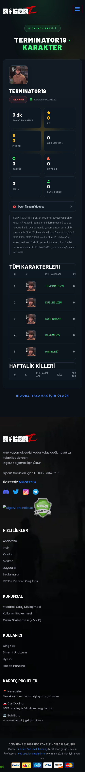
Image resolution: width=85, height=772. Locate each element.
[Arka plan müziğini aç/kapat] (2, 767)
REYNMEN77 (52, 335)
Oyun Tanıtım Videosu (31, 206)
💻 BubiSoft (11, 715)
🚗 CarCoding (13, 703)
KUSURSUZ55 (53, 302)
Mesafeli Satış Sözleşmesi (22, 607)
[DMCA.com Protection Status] (42, 508)
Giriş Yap (9, 646)
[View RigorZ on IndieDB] (18, 508)
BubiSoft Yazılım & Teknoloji (32, 749)
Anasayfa (10, 541)
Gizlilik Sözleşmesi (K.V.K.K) (22, 620)
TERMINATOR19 (54, 286)
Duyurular (9, 568)
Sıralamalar (11, 574)
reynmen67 (52, 351)
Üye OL (8, 659)
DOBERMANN (53, 318)
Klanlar (8, 554)
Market (8, 561)
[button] (77, 9)
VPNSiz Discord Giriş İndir (20, 581)
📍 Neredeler (12, 691)
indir (6, 548)
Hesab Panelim (14, 666)
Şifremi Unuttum (15, 652)
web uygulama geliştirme (31, 753)
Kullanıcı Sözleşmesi (17, 613)
